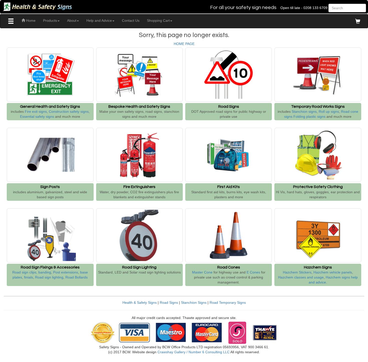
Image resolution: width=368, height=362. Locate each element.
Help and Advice (99, 20)
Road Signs (228, 106)
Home (30, 20)
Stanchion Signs (194, 302)
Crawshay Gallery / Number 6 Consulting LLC (193, 352)
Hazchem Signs (318, 267)
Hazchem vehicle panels (332, 272)
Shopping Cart (158, 20)
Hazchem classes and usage (301, 277)
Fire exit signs (36, 112)
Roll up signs (329, 112)
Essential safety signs (37, 116)
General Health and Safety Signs (50, 106)
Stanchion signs (304, 112)
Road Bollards (76, 277)
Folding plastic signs (309, 116)
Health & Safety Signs (139, 302)
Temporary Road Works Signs (318, 106)
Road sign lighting (49, 277)
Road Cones (228, 267)
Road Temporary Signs (228, 302)
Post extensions (65, 272)
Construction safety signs (69, 112)
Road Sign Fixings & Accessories (50, 267)
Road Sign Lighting (139, 267)
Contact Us (130, 20)
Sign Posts (50, 187)
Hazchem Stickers (297, 272)
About (71, 20)
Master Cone (202, 272)
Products (50, 20)
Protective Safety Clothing (318, 187)
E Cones (253, 272)
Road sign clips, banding (31, 272)
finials (28, 277)
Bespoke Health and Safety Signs (139, 106)
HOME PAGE (184, 44)
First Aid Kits (228, 187)
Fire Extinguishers (139, 187)
